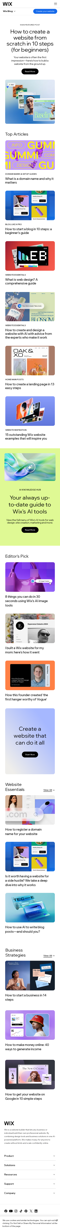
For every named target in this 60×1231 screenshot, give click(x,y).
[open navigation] (55, 3)
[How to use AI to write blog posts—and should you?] (30, 913)
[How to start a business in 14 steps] (30, 981)
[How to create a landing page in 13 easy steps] (30, 368)
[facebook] (6, 1211)
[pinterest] (26, 1211)
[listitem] (30, 162)
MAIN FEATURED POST (30, 25)
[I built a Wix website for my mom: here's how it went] (30, 634)
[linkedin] (36, 1211)
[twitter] (31, 1211)
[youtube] (11, 1211)
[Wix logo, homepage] (7, 4)
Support (9, 1183)
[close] (57, 1220)
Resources (10, 1174)
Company (9, 1193)
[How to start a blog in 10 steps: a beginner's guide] (30, 213)
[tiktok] (21, 1211)
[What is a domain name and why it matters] (30, 162)
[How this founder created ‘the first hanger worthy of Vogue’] (30, 681)
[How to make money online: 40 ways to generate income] (30, 1030)
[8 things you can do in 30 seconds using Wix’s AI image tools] (30, 584)
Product (9, 1155)
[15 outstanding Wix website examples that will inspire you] (30, 418)
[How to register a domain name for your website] (30, 815)
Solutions (9, 1165)
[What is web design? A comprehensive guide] (30, 263)
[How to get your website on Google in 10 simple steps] (30, 1080)
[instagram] (16, 1211)
